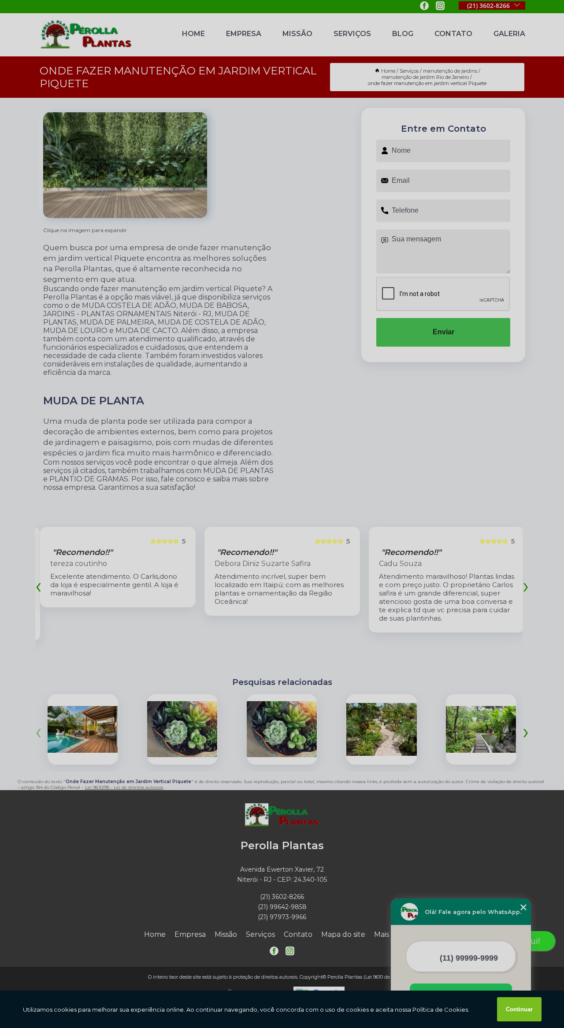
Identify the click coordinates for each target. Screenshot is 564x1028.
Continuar (519, 1009)
